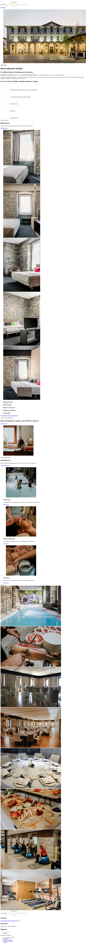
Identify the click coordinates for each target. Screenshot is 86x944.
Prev (2, 65)
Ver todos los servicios (5, 465)
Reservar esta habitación (13, 415)
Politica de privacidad (7, 939)
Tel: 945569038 (4, 920)
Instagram (5, 932)
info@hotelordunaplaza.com (14, 920)
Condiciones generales (8, 941)
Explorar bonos (4, 423)
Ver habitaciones (4, 128)
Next (5, 65)
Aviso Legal (5, 938)
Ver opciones (6, 504)
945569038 (3, 7)
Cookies (5, 942)
